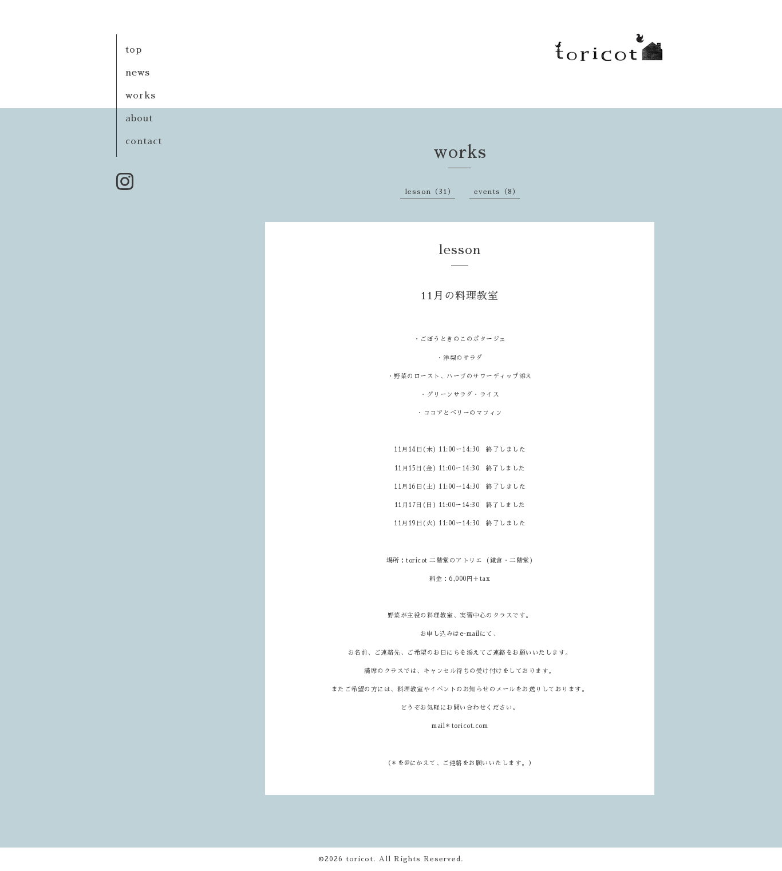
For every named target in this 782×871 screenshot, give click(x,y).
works (140, 95)
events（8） (497, 191)
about (139, 118)
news (137, 72)
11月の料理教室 (460, 296)
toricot (359, 859)
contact (143, 141)
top (133, 49)
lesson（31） (430, 191)
